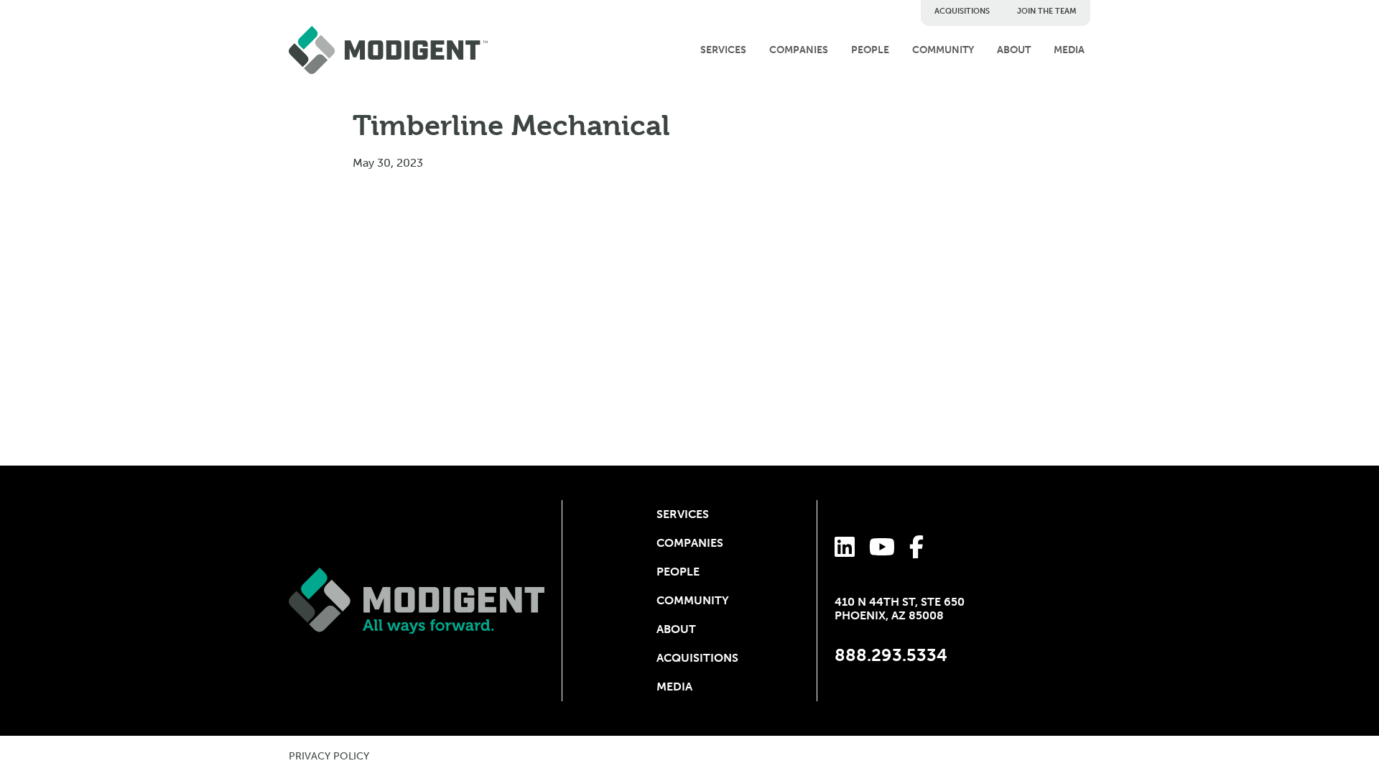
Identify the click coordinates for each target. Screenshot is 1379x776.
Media (1069, 50)
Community (943, 50)
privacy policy (329, 756)
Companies (798, 50)
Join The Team (1047, 11)
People (870, 50)
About (1014, 50)
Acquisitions (962, 11)
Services (723, 50)
